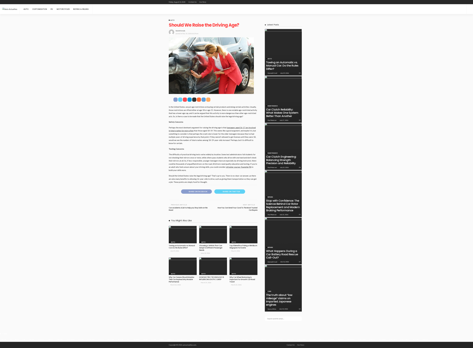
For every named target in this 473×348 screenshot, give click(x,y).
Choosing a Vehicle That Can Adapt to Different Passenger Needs (210, 247)
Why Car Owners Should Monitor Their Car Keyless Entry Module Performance (181, 279)
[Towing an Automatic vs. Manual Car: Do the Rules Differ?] (183, 234)
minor (263, 339)
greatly (120, 339)
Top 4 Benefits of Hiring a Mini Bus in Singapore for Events (243, 246)
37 (300, 262)
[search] (470, 9)
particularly (302, 339)
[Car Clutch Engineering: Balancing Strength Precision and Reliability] (283, 146)
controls (41, 339)
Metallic (245, 339)
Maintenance (273, 106)
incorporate (181, 339)
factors (101, 339)
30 (300, 120)
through (416, 339)
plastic (321, 339)
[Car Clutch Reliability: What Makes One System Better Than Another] (283, 99)
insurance (214, 339)
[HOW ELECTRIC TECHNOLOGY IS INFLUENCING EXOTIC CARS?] (213, 266)
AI (11, 339)
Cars (269, 291)
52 (300, 309)
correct (50, 339)
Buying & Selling (81, 9)
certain (31, 339)
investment (225, 339)
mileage (255, 339)
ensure (80, 339)
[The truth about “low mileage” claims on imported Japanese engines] (283, 288)
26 (300, 167)
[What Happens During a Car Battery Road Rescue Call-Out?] (283, 241)
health (153, 339)
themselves (404, 339)
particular (290, 339)
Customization (39, 9)
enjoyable (70, 339)
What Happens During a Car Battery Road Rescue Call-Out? (282, 254)
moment (272, 339)
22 (300, 73)
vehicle (425, 339)
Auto (26, 9)
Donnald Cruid (272, 73)
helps (162, 339)
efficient (60, 339)
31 (300, 214)
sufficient (393, 339)
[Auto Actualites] (9, 9)
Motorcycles (63, 9)
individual (193, 339)
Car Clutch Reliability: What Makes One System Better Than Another (282, 113)
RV (52, 9)
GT (128, 339)
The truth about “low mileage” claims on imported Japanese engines (279, 300)
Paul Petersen (272, 167)
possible (331, 339)
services (372, 339)
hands (145, 339)
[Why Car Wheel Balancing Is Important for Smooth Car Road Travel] (243, 266)
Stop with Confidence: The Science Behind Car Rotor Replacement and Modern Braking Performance (283, 205)
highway (171, 339)
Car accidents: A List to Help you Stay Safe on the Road (188, 209)
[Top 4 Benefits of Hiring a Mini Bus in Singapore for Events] (243, 234)
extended (90, 339)
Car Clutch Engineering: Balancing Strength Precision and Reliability (281, 160)
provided (351, 339)
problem (341, 339)
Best (17, 339)
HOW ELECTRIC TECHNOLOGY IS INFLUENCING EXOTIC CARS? (211, 278)
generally (110, 339)
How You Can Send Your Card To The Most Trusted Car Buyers (237, 209)
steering (382, 339)
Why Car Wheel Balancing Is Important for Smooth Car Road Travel (242, 279)
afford (3, 339)
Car (23, 339)
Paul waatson (272, 120)
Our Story (202, 2)
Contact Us (192, 2)
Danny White (272, 309)
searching (361, 339)
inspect (204, 339)
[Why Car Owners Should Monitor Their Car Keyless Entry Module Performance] (183, 266)
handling (136, 339)
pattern (313, 339)
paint (281, 339)
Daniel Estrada (180, 31)
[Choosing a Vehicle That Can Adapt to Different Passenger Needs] (213, 234)
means (236, 339)
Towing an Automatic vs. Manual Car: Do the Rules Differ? (182, 246)
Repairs (270, 197)
